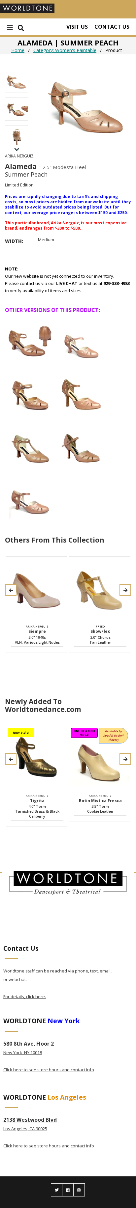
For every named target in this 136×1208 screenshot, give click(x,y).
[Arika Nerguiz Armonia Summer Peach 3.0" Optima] (81, 444)
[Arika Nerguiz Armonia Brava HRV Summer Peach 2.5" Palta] (30, 444)
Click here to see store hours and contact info (48, 1070)
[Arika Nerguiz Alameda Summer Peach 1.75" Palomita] (30, 340)
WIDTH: (14, 241)
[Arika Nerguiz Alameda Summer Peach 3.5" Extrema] (81, 392)
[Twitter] (56, 1189)
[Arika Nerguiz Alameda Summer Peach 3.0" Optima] (30, 392)
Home (17, 50)
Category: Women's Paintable (64, 50)
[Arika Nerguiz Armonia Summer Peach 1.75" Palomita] (30, 496)
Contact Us (111, 26)
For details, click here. (24, 996)
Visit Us (77, 26)
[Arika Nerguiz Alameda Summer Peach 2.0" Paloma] (81, 340)
